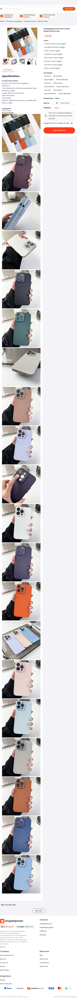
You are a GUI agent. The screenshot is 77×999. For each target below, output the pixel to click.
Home (2, 21)
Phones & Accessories (14, 21)
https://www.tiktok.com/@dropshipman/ (1, 947)
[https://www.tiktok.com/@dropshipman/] (1, 947)
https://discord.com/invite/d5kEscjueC (4, 947)
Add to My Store (59, 130)
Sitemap (74, 997)
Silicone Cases (43, 21)
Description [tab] (8, 70)
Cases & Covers (29, 21)
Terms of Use (57, 997)
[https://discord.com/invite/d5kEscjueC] (4, 947)
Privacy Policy (67, 997)
